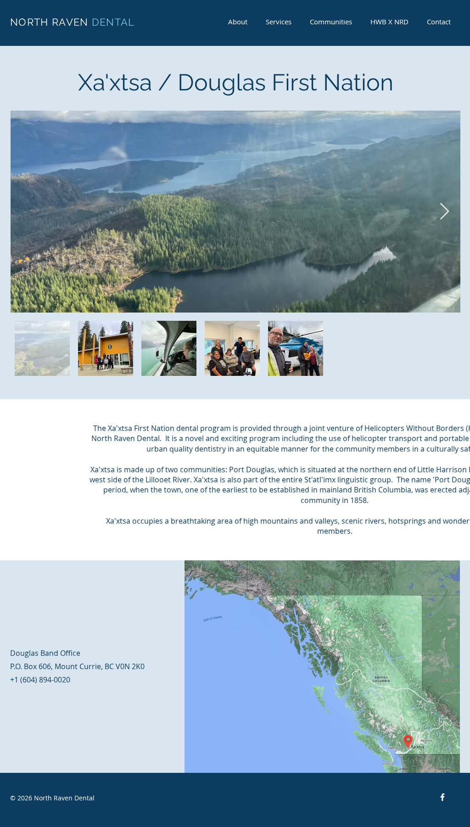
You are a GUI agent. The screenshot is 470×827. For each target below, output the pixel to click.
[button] (331, 22)
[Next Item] (444, 212)
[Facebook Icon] (442, 797)
